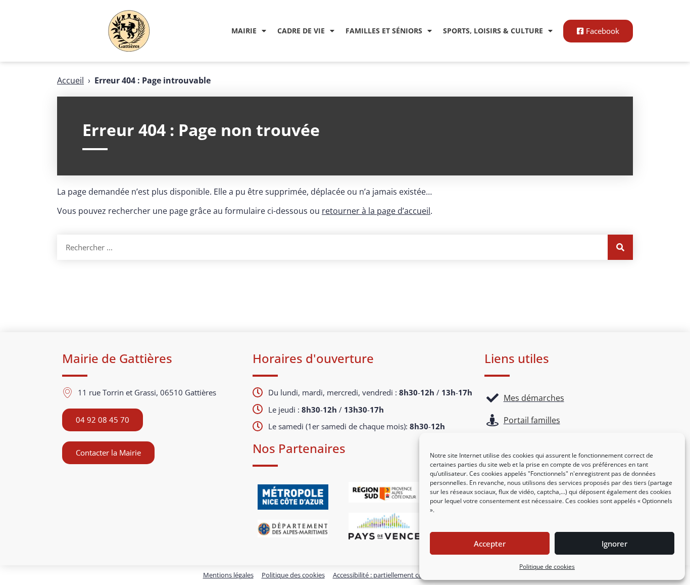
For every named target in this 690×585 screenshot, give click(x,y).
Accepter (490, 543)
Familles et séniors (384, 30)
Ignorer (614, 543)
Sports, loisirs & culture (493, 30)
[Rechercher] (620, 247)
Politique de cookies (547, 566)
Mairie (244, 30)
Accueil (70, 80)
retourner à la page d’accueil (376, 210)
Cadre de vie (301, 30)
